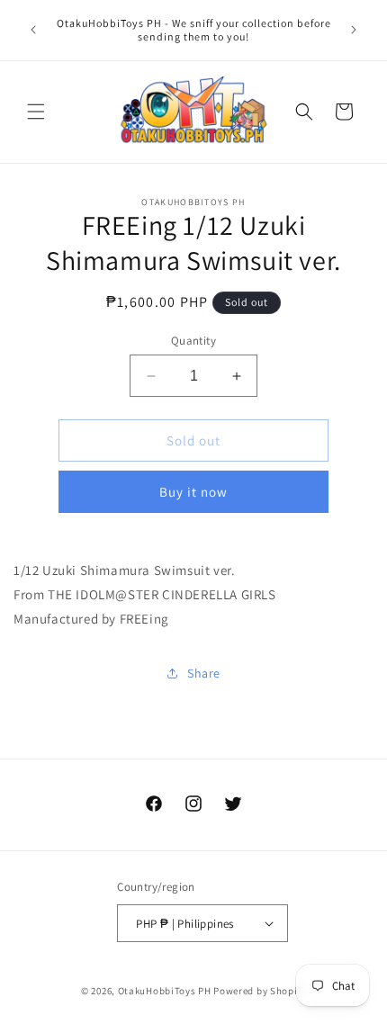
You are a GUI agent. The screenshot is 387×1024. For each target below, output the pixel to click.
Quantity (193, 340)
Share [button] (203, 673)
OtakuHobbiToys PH (165, 990)
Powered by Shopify (259, 990)
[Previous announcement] (33, 29)
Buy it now (193, 491)
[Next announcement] (354, 29)
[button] (36, 111)
